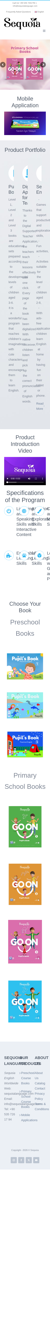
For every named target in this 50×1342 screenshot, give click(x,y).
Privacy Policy (40, 1096)
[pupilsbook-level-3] (25, 732)
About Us (39, 1075)
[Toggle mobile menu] (44, 30)
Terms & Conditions (40, 1106)
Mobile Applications (25, 1117)
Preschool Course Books (25, 1078)
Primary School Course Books (25, 1099)
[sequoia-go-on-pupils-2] (25, 863)
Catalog (40, 1083)
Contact (40, 1088)
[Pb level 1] (25, 655)
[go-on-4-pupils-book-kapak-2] (25, 980)
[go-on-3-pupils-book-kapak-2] (25, 921)
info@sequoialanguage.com (25, 6)
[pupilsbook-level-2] (25, 694)
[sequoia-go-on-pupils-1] (25, 806)
